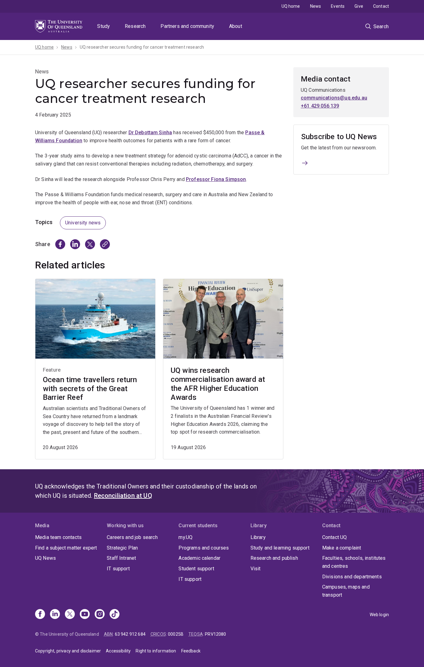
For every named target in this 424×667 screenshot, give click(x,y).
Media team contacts (58, 537)
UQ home (291, 6)
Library (258, 537)
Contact (381, 6)
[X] (70, 614)
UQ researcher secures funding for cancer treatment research (142, 47)
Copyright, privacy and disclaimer (68, 650)
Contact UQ (334, 537)
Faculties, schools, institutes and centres (354, 562)
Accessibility (118, 650)
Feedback (191, 650)
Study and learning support (279, 548)
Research (135, 26)
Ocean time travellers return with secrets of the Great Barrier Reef (90, 388)
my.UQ (185, 537)
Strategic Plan (122, 548)
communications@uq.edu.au (334, 98)
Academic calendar (199, 558)
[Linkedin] (55, 614)
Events (338, 6)
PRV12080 (215, 634)
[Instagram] (100, 614)
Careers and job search (132, 537)
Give (358, 6)
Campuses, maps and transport (346, 591)
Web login (379, 614)
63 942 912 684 (130, 634)
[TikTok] (115, 614)
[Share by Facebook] (60, 244)
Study (103, 26)
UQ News (45, 558)
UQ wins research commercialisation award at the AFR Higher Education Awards (218, 383)
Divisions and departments (352, 577)
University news (83, 223)
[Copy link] (105, 244)
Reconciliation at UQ (123, 495)
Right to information (156, 650)
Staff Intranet (121, 558)
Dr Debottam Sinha (150, 132)
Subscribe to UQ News (339, 136)
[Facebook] (40, 614)
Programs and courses (203, 548)
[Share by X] (90, 244)
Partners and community (187, 26)
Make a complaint (341, 548)
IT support (118, 569)
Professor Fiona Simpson (216, 179)
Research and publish (274, 558)
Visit (255, 569)
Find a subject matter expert (66, 548)
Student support (196, 569)
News (315, 6)
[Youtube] (85, 614)
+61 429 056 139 (320, 106)
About (235, 26)
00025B (175, 634)
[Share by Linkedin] (75, 244)
